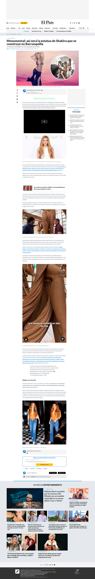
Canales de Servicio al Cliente (34, 570)
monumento (32, 468)
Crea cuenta (17, 23)
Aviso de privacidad (40, 571)
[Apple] (62, 473)
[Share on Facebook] (17, 90)
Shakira (26, 468)
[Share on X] (17, 93)
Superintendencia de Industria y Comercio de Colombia (32, 574)
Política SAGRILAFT (24, 573)
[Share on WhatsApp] (17, 96)
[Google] (53, 473)
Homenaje (45, 468)
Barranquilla (39, 468)
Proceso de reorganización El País (27, 575)
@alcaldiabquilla (33, 373)
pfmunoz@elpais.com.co (42, 577)
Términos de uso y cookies (50, 571)
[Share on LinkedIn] (17, 99)
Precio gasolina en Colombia (63, 31)
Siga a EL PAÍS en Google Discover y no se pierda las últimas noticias (23, 48)
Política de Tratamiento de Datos (36, 461)
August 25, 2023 (43, 375)
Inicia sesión (10, 23)
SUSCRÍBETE (24, 23)
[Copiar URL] (17, 102)
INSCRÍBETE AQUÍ (44, 464)
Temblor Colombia (48, 31)
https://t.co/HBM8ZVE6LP (43, 373)
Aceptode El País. (36, 461)
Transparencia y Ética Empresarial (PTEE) (38, 573)
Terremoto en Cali (36, 31)
